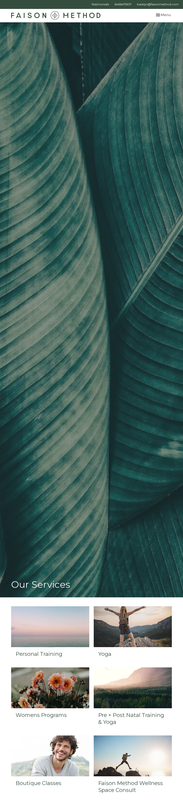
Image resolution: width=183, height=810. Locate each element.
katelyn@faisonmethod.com (158, 4)
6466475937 (122, 4)
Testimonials (100, 4)
